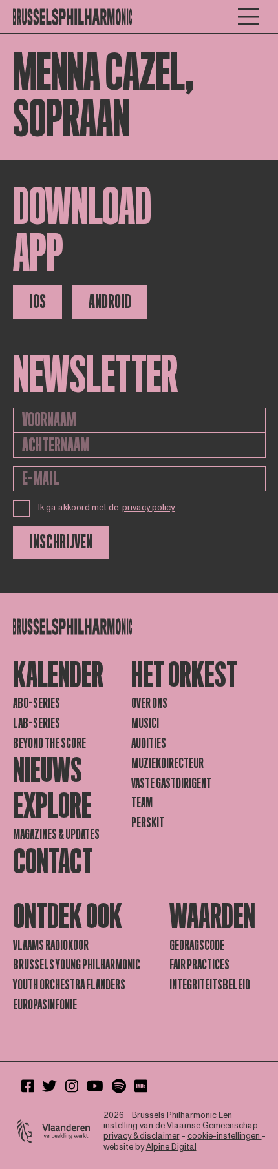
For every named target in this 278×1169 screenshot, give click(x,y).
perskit (147, 823)
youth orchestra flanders (69, 985)
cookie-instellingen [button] (224, 1136)
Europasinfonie (45, 1005)
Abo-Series (36, 703)
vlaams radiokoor (51, 945)
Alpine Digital (171, 1147)
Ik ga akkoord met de (106, 507)
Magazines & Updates (56, 834)
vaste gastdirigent (171, 783)
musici (145, 723)
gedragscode (196, 945)
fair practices (199, 965)
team (142, 803)
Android (110, 302)
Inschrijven (60, 542)
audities (148, 743)
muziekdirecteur (167, 763)
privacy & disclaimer (141, 1136)
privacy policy (148, 507)
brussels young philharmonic (76, 965)
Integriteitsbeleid (209, 985)
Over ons (149, 703)
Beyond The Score (49, 743)
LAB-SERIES (36, 723)
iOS (37, 302)
